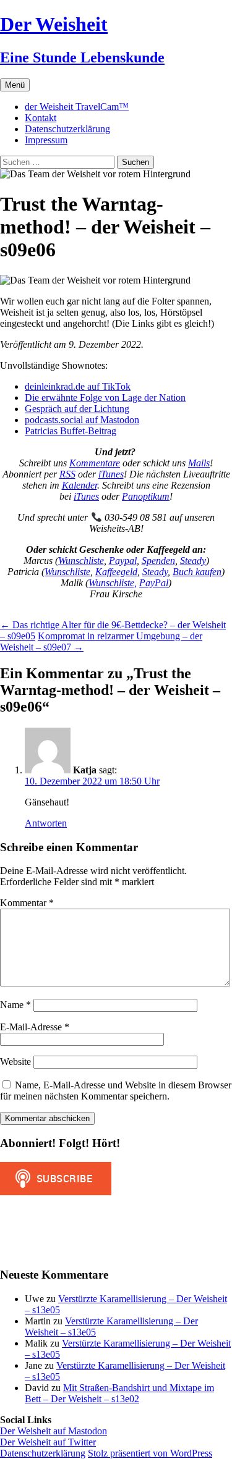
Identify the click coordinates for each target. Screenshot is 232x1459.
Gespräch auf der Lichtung (77, 408)
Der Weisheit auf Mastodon (53, 1431)
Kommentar (27, 903)
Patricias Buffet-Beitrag (70, 431)
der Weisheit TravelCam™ (77, 106)
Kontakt (40, 117)
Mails (199, 463)
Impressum (46, 140)
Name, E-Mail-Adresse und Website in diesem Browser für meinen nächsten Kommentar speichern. (115, 1090)
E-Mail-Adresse (34, 1027)
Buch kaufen (197, 571)
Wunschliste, (112, 583)
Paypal (123, 560)
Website (15, 1061)
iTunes (111, 474)
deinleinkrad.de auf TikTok (78, 386)
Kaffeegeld (116, 571)
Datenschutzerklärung (67, 129)
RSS (67, 474)
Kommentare (94, 463)
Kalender (79, 485)
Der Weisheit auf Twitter (48, 1442)
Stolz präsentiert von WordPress (150, 1453)
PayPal (153, 583)
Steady (193, 560)
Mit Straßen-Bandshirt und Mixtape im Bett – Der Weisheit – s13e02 (119, 1393)
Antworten (46, 823)
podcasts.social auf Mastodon (82, 419)
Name (15, 1004)
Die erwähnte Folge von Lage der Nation (105, 397)
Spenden (158, 560)
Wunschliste (81, 560)
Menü (15, 85)
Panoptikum (146, 496)
